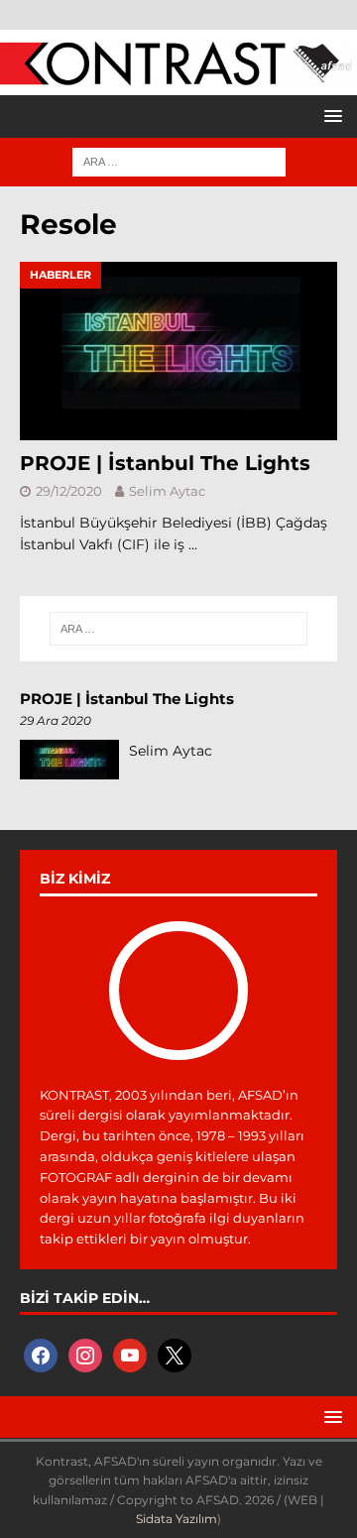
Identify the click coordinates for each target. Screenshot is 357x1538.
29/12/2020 (69, 491)
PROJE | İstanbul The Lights (165, 463)
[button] (329, 115)
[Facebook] (41, 1354)
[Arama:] (179, 161)
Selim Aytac (167, 491)
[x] (174, 1354)
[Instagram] (85, 1354)
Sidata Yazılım (176, 1518)
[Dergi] (178, 75)
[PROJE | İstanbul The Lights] (178, 351)
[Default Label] (130, 1354)
